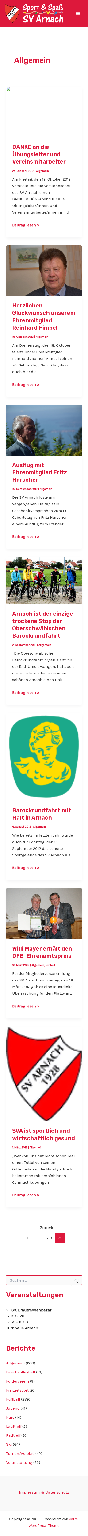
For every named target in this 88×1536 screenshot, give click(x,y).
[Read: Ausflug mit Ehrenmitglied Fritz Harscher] (44, 429)
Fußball (50, 965)
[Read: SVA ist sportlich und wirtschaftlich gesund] (44, 1073)
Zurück (44, 1227)
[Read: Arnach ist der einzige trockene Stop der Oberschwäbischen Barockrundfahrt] (44, 580)
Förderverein (17, 1381)
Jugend (13, 1408)
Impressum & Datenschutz (44, 1492)
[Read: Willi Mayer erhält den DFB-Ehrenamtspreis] (44, 913)
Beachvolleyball (20, 1372)
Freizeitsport (17, 1390)
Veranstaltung (19, 1462)
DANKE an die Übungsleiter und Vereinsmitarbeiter (39, 154)
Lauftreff (13, 1426)
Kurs (10, 1417)
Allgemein (42, 171)
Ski (9, 1444)
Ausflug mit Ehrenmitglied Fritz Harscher (39, 472)
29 (49, 1238)
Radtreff (13, 1435)
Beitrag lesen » (25, 225)
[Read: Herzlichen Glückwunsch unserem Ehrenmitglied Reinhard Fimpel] (44, 270)
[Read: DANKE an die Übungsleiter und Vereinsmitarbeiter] (44, 111)
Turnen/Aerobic (20, 1453)
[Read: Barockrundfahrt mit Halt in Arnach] (44, 756)
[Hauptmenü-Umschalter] (78, 13)
